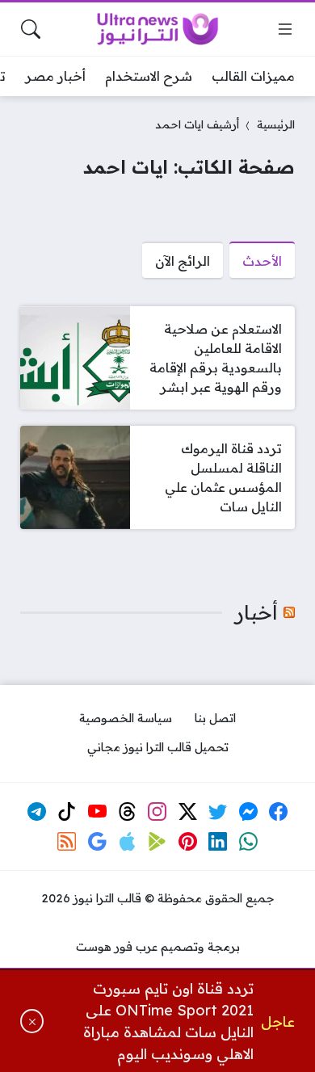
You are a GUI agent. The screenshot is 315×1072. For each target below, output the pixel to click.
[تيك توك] (67, 812)
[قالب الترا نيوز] (157, 29)
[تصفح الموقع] (285, 29)
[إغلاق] (32, 1021)
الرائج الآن (182, 261)
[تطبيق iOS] (128, 842)
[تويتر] (218, 812)
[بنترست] (188, 842)
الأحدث (262, 261)
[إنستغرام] (157, 812)
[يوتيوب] (97, 812)
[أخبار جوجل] (97, 842)
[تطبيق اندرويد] (157, 842)
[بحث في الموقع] (30, 29)
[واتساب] (248, 842)
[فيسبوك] (279, 812)
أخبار (256, 612)
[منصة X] (188, 812)
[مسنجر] (248, 812)
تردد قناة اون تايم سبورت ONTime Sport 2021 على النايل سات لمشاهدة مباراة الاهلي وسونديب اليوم (168, 1020)
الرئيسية (276, 124)
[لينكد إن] (218, 842)
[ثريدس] (128, 812)
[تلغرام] (36, 812)
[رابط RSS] (67, 842)
